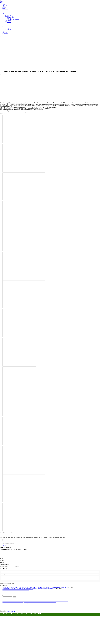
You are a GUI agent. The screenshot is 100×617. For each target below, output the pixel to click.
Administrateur (19, 35)
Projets (6, 21)
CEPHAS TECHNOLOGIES (12, 611)
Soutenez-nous (7, 27)
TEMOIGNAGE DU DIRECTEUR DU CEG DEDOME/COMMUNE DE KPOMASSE (17, 589)
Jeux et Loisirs (9, 18)
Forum (3, 8)
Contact (6, 25)
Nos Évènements (3, 35)
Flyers (6, 11)
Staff (5, 24)
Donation (4, 26)
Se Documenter (5, 9)
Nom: (1, 595)
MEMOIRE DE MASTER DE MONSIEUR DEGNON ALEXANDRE (14, 604)
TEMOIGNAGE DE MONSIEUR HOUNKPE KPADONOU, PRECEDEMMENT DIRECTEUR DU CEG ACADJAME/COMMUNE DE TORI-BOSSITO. (29, 588)
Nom (1, 558)
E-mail (1, 560)
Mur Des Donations (8, 29)
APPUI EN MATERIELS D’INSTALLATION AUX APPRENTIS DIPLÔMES (15, 590)
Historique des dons (8, 28)
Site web (1, 562)
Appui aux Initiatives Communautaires (13, 19)
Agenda (3, 6)
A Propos (4, 13)
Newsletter (6, 12)
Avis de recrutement (8, 14)
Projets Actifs (9, 22)
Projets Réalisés (9, 23)
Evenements (4, 5)
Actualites (4, 7)
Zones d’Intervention (8, 20)
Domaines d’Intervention (9, 16)
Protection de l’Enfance (10, 17)
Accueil (3, 4)
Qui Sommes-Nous (8, 15)
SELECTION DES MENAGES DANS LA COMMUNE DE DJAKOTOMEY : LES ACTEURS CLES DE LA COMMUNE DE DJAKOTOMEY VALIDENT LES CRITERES (30, 534)
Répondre (4, 545)
